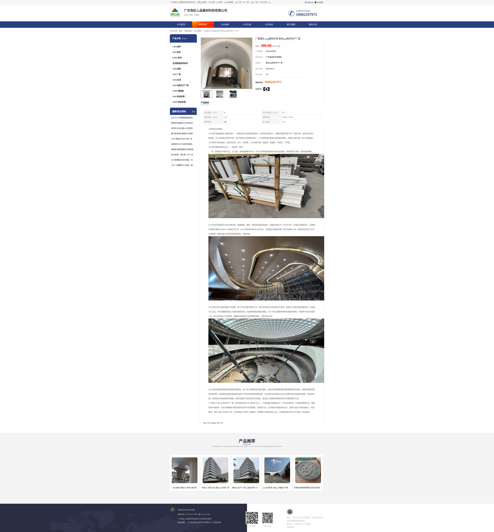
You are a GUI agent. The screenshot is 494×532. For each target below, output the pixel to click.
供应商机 (203, 24)
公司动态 (269, 24)
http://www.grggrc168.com (213, 423)
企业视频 (225, 24)
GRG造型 (197, 31)
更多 (193, 112)
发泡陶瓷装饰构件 (180, 63)
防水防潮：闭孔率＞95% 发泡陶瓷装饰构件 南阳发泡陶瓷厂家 (183, 155)
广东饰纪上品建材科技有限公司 (189, 519)
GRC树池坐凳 (179, 96)
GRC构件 (177, 52)
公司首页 (181, 24)
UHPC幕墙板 (178, 91)
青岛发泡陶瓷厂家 (277, 488)
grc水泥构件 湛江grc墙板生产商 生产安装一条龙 (220, 488)
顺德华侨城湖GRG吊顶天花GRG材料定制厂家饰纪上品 (183, 123)
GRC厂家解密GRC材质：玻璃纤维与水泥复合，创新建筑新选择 (183, 165)
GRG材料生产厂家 (181, 85)
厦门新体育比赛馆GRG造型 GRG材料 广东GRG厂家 (183, 134)
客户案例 (291, 24)
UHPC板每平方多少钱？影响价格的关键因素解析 (183, 139)
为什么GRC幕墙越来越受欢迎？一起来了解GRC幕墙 (183, 118)
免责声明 (200, 522)
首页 (180, 31)
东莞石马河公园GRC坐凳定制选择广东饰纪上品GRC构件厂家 (183, 128)
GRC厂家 (177, 74)
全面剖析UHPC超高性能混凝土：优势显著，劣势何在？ (183, 144)
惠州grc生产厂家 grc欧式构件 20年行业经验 (187, 488)
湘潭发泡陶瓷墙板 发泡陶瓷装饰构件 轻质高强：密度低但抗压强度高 (183, 149)
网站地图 (217, 522)
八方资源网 (191, 522)
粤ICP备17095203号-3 (203, 514)
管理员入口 (208, 522)
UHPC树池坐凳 (179, 102)
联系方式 (313, 24)
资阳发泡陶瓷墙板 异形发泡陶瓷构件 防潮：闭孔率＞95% (317, 488)
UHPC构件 (177, 58)
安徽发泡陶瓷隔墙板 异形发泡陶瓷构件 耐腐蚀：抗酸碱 (254, 488)
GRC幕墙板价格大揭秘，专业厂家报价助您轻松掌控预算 (183, 160)
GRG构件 (177, 47)
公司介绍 (247, 24)
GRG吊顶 (177, 80)
